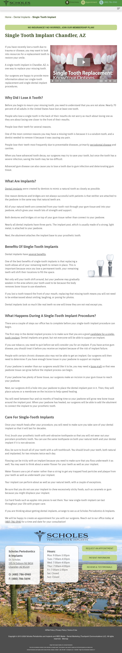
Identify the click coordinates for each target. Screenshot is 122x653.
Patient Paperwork (99, 557)
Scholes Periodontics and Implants (39, 636)
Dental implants (13, 188)
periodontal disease (100, 144)
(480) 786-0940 (13, 521)
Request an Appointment (99, 548)
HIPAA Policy (50, 630)
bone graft (96, 366)
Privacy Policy (61, 630)
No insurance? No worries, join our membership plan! (61, 27)
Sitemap (65, 638)
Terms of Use (72, 630)
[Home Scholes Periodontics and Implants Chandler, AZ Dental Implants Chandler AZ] (17, 3)
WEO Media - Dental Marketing (68, 636)
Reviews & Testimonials (99, 567)
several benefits (37, 254)
